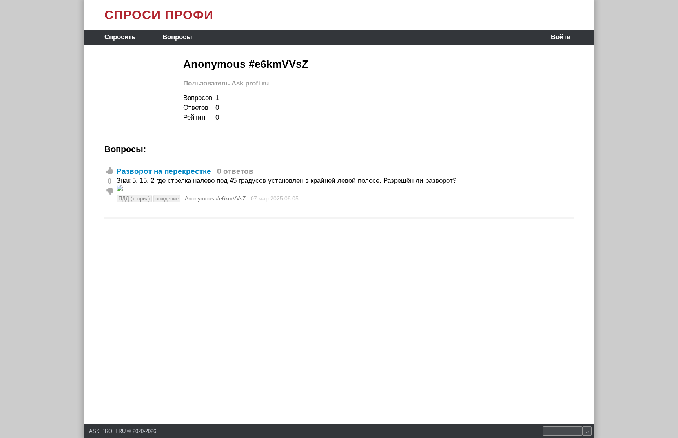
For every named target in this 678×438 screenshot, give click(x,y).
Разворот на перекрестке (164, 171)
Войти (560, 37)
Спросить (119, 37)
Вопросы (177, 37)
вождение (167, 199)
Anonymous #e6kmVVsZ (215, 198)
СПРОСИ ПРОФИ (158, 15)
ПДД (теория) (134, 199)
